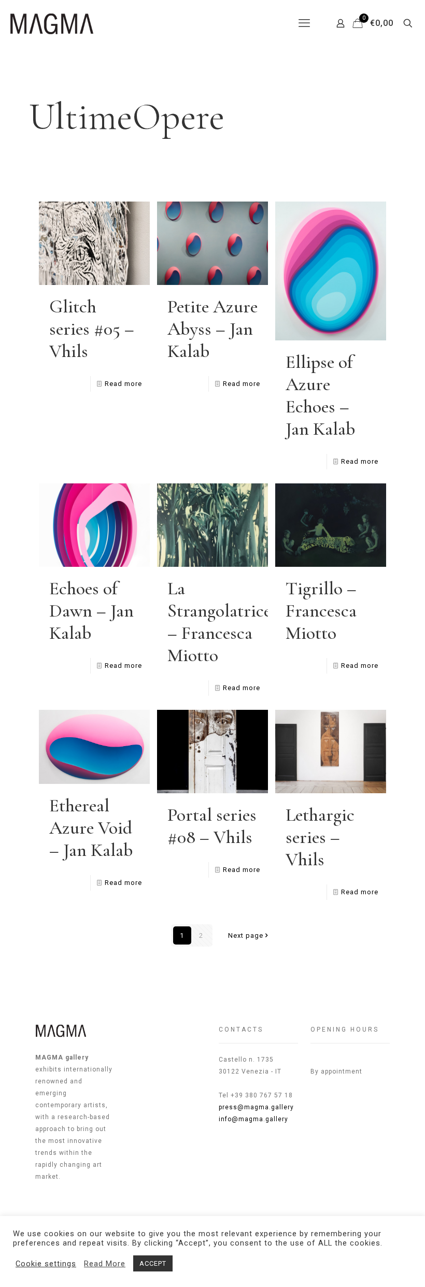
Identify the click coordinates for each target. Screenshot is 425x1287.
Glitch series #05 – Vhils (91, 328)
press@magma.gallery (256, 1107)
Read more (123, 384)
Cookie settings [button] (46, 1263)
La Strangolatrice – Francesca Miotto (219, 621)
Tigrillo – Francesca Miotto (321, 610)
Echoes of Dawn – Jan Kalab (91, 610)
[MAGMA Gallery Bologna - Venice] (51, 23)
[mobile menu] (304, 23)
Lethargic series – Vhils (320, 837)
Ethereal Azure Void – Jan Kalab (91, 827)
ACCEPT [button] (152, 1263)
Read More (104, 1263)
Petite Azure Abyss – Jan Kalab (212, 328)
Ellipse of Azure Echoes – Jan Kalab (320, 395)
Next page (245, 935)
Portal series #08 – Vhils (212, 826)
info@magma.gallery (253, 1119)
